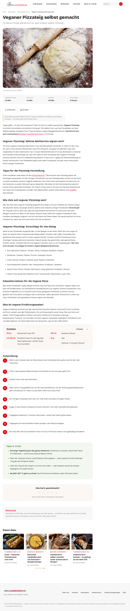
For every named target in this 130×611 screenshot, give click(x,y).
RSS (124, 592)
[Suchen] (121, 4)
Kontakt (75, 592)
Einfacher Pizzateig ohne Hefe (31, 134)
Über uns (65, 592)
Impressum (85, 592)
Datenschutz (96, 592)
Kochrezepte (51, 4)
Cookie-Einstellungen (112, 592)
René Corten (10, 510)
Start (4, 12)
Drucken (24, 110)
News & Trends (90, 4)
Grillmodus (10, 110)
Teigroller (73, 190)
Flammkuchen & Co (23, 12)
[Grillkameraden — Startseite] (17, 4)
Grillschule (65, 4)
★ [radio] (39, 492)
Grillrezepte (37, 4)
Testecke (76, 4)
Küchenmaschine (38, 175)
